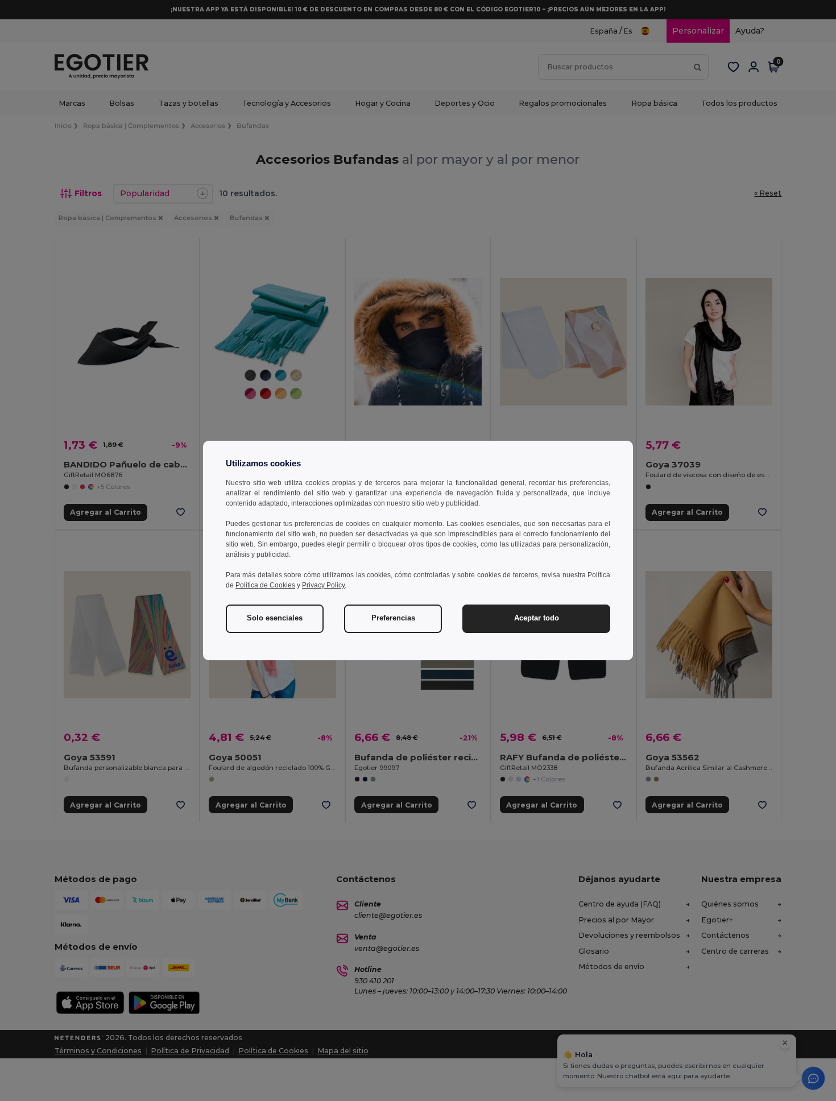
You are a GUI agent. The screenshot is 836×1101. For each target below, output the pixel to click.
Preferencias (393, 618)
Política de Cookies (265, 585)
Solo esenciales (275, 618)
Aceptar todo (536, 618)
